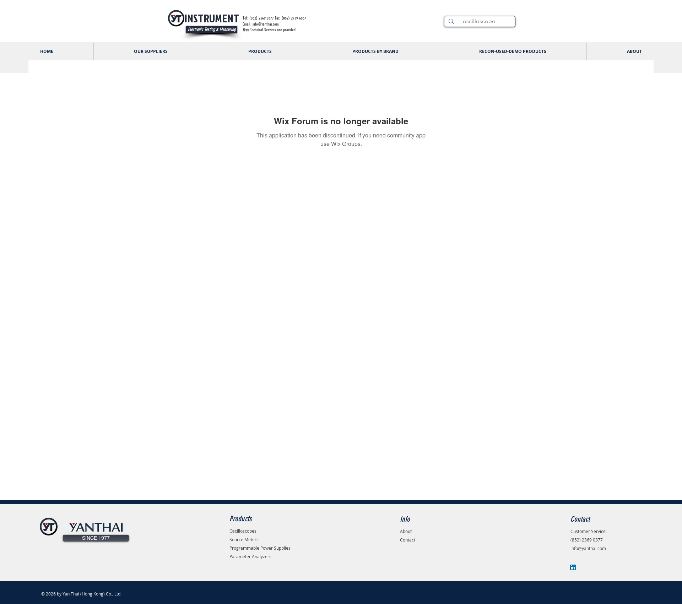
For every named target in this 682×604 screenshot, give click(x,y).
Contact (407, 540)
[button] (96, 538)
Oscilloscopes (242, 531)
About (406, 531)
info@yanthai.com (588, 548)
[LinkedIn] (573, 567)
